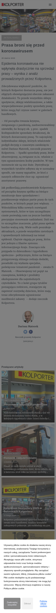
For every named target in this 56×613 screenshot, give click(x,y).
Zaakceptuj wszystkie (12, 603)
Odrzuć (27, 603)
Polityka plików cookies (43, 603)
